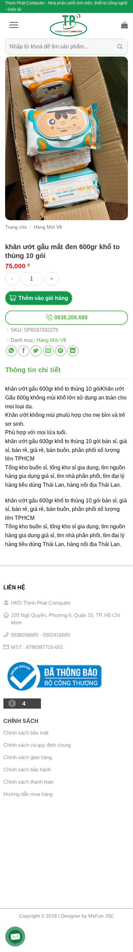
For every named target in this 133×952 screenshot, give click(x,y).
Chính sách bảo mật (25, 733)
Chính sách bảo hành (27, 769)
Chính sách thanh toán (28, 782)
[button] (14, 24)
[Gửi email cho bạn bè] (48, 351)
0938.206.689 (70, 317)
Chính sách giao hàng (27, 757)
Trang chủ (16, 227)
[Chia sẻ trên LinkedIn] (72, 351)
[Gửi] (120, 47)
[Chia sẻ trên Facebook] (23, 351)
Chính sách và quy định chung (37, 745)
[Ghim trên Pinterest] (60, 351)
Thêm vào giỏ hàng (43, 298)
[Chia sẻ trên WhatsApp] (11, 351)
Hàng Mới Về (48, 227)
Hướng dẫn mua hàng (28, 794)
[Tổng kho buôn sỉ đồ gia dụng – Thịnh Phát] (68, 25)
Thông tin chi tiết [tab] (33, 370)
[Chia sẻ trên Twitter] (36, 351)
